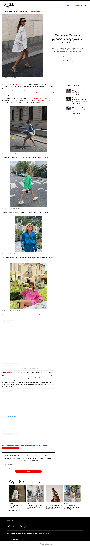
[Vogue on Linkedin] (25, 526)
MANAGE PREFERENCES (44, 533)
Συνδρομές (35, 533)
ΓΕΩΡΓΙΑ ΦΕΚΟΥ (76, 103)
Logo (19, 521)
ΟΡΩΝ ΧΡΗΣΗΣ (19, 468)
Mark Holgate (49, 511)
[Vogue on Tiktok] (17, 526)
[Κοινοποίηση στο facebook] (64, 61)
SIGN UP (28, 471)
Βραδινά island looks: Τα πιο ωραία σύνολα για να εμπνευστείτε (31, 442)
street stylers (47, 91)
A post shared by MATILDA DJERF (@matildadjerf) (28, 437)
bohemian (9, 372)
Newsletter (18, 533)
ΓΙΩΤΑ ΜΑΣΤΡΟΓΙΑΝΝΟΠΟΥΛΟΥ (67, 55)
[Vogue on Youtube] (21, 526)
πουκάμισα (19, 84)
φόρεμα (37, 93)
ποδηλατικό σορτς (36, 98)
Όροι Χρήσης (29, 533)
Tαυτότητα (24, 533)
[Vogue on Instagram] (13, 526)
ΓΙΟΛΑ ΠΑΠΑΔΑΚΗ (76, 94)
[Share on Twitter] (67, 61)
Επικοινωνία (13, 533)
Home (8, 533)
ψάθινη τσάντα (43, 157)
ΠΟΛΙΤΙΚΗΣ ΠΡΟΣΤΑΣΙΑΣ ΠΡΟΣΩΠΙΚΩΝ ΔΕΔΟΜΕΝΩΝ (36, 468)
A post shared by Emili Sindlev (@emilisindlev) (28, 368)
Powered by (9, 539)
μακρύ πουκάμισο (42, 100)
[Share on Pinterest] (71, 61)
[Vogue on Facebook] (8, 526)
